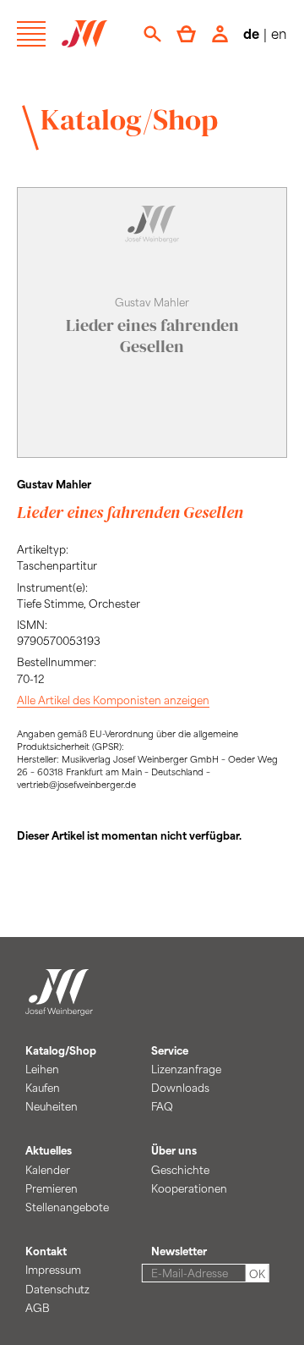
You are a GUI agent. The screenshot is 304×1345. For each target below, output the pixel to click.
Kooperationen (189, 1188)
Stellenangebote (67, 1207)
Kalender (47, 1170)
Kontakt (46, 1251)
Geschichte (180, 1170)
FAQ (162, 1106)
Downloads (180, 1087)
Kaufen (42, 1087)
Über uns (174, 1150)
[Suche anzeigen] (152, 33)
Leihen (42, 1069)
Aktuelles (48, 1150)
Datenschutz (57, 1289)
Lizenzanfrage (186, 1069)
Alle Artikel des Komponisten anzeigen (113, 700)
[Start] (59, 1005)
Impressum (53, 1269)
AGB (37, 1308)
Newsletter (179, 1251)
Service (169, 1050)
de (251, 33)
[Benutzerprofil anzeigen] (220, 33)
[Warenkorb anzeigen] (186, 33)
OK (257, 1274)
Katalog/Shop (129, 119)
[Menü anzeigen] (31, 34)
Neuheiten (51, 1106)
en (279, 33)
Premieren (51, 1188)
